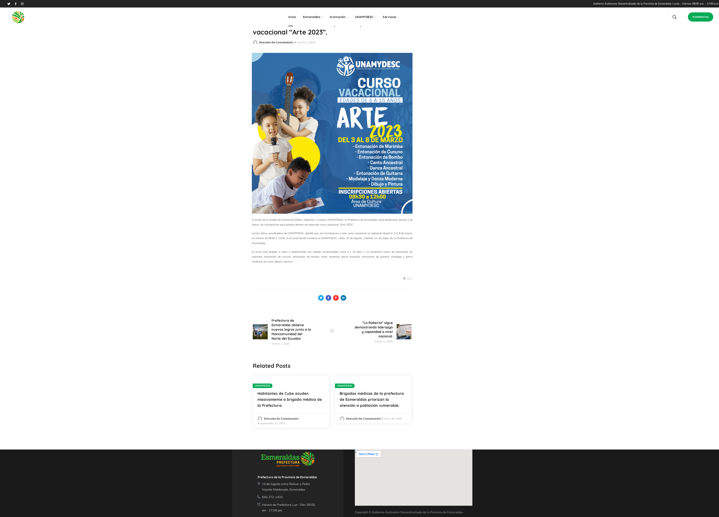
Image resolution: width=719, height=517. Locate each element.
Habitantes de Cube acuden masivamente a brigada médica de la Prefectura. (289, 399)
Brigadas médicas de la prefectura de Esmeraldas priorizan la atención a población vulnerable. (372, 399)
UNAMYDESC (263, 385)
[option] (291, 401)
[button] (674, 16)
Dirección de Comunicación (276, 42)
